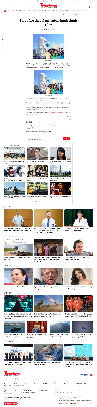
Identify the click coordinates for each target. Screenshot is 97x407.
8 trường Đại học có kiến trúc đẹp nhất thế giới (60, 179)
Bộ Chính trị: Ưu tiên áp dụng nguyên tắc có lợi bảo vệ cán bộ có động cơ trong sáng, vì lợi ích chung (48, 230)
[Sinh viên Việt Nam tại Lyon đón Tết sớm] (60, 188)
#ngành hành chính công (48, 125)
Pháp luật (44, 10)
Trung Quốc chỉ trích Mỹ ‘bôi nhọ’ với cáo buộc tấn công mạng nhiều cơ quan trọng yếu (18, 316)
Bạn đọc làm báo (11, 403)
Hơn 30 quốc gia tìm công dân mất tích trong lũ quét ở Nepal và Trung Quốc (78, 315)
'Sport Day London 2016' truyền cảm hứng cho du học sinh (14, 162)
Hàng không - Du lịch (77, 383)
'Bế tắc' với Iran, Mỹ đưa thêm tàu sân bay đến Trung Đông (13, 335)
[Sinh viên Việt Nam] (84, 375)
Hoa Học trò (61, 1)
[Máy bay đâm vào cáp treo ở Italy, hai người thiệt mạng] (60, 327)
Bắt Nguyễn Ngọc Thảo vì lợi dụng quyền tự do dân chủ (76, 258)
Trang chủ (5, 11)
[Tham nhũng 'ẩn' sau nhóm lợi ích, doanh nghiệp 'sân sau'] (78, 218)
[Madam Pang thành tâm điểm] (18, 276)
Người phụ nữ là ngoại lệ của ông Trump (46, 288)
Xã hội (9, 10)
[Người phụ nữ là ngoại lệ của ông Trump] (48, 276)
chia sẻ (63, 14)
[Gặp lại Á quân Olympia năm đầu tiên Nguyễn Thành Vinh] (14, 188)
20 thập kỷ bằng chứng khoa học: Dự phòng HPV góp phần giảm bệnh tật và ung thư (78, 364)
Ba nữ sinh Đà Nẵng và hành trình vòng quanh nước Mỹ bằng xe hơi (13, 179)
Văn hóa (63, 10)
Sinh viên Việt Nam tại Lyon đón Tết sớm (60, 196)
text (66, 14)
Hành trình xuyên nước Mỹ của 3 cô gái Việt (37, 179)
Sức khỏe (29, 10)
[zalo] (68, 392)
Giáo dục (72, 10)
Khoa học (78, 10)
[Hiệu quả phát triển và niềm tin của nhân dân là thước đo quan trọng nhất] (18, 218)
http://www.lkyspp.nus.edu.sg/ (37, 109)
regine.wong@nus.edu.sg (32, 114)
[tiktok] (64, 392)
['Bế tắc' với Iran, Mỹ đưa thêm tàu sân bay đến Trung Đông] (14, 327)
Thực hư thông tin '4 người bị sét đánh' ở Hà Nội (18, 258)
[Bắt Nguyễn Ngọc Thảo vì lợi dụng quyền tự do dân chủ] (78, 247)
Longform (46, 378)
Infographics (57, 378)
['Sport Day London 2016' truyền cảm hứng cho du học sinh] (14, 153)
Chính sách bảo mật (82, 389)
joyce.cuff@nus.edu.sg (56, 112)
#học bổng (36, 125)
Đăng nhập (28, 131)
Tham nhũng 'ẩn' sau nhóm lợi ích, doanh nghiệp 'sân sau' (76, 229)
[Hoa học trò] (91, 375)
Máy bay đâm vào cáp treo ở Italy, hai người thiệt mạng (59, 335)
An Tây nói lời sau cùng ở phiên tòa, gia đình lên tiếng (78, 288)
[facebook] (90, 1)
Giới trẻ (38, 10)
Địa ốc (24, 10)
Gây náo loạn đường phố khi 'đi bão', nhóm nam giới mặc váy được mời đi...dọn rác (47, 259)
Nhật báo (16, 378)
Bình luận (2, 47)
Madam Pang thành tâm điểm (15, 287)
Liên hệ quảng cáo (26, 389)
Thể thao (49, 10)
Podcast (36, 378)
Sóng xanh (18, 10)
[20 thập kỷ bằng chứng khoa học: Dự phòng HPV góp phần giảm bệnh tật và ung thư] (78, 352)
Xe (59, 10)
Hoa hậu (83, 10)
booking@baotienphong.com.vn (29, 392)
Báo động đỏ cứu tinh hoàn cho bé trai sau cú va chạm (48, 363)
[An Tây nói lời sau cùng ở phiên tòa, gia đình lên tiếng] (78, 276)
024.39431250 (8, 393)
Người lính (55, 10)
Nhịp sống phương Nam (19, 385)
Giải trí (67, 10)
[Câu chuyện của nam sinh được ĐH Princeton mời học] (37, 153)
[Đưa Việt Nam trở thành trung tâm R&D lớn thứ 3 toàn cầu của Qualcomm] (37, 327)
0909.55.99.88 (26, 390)
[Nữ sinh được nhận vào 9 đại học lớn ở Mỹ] (60, 153)
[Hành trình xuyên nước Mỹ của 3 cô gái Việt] (37, 171)
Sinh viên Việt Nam (52, 1)
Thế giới (34, 10)
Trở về (2, 50)
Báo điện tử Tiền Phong (48, 5)
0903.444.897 (43, 390)
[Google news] (72, 392)
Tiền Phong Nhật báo (41, 1)
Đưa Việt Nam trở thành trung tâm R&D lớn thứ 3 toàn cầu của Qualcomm (36, 336)
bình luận (72, 14)
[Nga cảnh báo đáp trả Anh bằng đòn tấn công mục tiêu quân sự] (48, 303)
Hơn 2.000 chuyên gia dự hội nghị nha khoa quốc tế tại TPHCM (18, 363)
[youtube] (92, 1)
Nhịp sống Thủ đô (7, 385)
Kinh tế (13, 10)
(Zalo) (31, 390)
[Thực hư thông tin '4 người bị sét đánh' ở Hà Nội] (18, 247)
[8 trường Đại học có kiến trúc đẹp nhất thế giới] (60, 171)
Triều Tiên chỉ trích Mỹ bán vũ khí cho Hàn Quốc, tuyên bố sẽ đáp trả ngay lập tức (82, 336)
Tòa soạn (68, 1)
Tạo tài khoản (37, 131)
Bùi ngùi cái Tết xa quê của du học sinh (36, 196)
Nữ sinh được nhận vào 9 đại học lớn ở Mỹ (60, 162)
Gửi (66, 138)
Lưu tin (2, 43)
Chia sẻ (2, 39)
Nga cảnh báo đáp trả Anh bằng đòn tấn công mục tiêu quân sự (47, 315)
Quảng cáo (75, 1)
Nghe (2, 35)
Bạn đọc (65, 383)
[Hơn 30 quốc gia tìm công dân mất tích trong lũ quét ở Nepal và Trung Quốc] (78, 303)
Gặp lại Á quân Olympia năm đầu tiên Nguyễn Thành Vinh (14, 196)
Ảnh (25, 378)
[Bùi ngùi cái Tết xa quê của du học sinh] (37, 188)
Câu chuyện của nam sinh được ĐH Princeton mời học (37, 162)
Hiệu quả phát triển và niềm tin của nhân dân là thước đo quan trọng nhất (17, 229)
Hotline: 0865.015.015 (30, 1)
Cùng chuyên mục (11, 145)
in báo (69, 14)
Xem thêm (92, 11)
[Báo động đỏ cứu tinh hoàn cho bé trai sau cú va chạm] (48, 352)
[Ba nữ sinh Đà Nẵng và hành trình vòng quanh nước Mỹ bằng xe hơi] (14, 171)
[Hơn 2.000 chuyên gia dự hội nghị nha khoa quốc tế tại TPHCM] (18, 352)
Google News (75, 14)
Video (88, 10)
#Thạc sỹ (29, 125)
